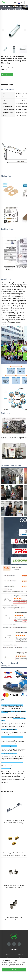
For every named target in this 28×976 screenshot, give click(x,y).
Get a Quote (5, 75)
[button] (3, 30)
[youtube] (14, 944)
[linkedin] (19, 944)
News (20, 957)
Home (6, 9)
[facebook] (9, 944)
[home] (3, 2)
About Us (20, 954)
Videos (7, 957)
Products (15, 9)
